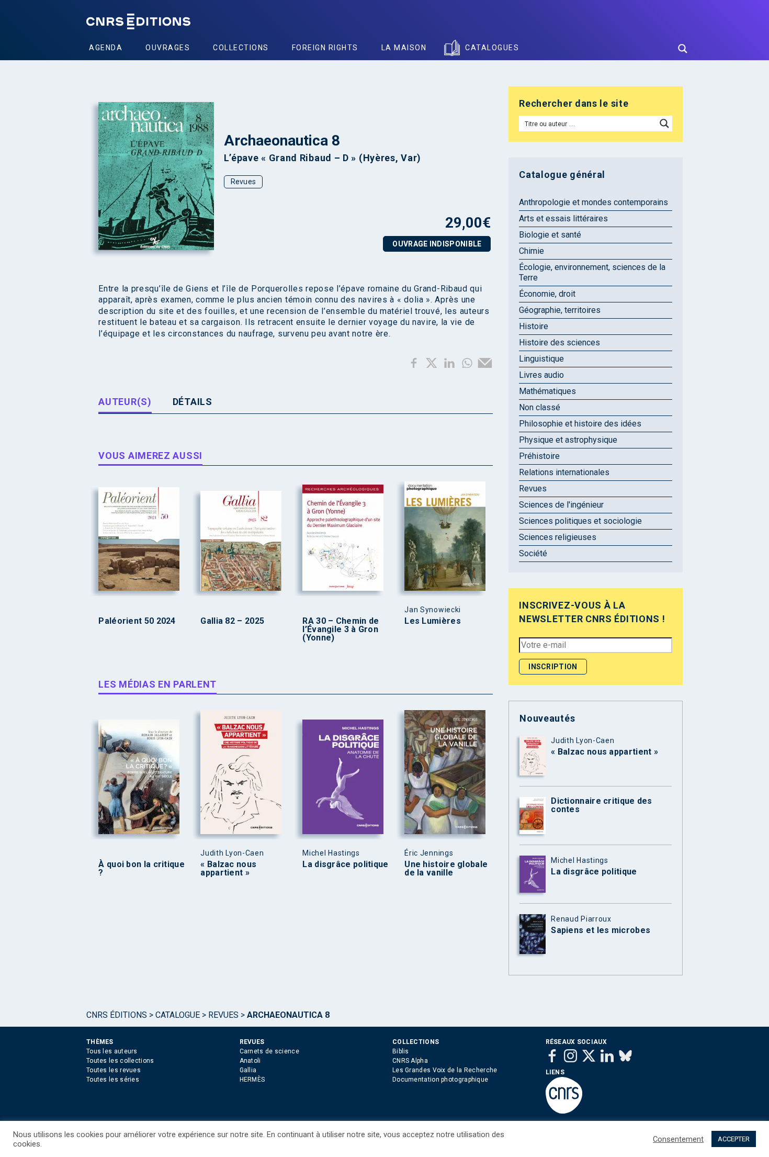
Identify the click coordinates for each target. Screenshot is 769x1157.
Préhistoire (539, 456)
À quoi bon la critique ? (141, 868)
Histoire (533, 326)
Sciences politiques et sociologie (580, 521)
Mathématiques (547, 391)
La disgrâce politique (345, 864)
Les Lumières (432, 621)
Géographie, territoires (560, 310)
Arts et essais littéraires (563, 218)
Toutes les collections (120, 1060)
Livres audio (541, 375)
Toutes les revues (113, 1070)
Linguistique (541, 359)
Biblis (400, 1051)
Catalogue (177, 1015)
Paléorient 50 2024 (136, 621)
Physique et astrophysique (568, 440)
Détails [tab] (192, 401)
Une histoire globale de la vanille (446, 868)
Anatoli (250, 1060)
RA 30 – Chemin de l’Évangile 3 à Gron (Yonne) (340, 629)
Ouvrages (167, 47)
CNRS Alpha (410, 1060)
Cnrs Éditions (116, 1015)
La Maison (404, 47)
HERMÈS (252, 1079)
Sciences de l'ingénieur (561, 505)
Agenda (105, 47)
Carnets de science (269, 1051)
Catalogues (492, 47)
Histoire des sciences (559, 342)
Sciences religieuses (557, 537)
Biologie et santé (550, 235)
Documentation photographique (440, 1079)
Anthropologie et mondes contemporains (593, 202)
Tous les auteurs (112, 1051)
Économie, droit (547, 294)
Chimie (531, 251)
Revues (243, 181)
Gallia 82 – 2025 (232, 621)
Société (533, 553)
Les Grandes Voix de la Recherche (444, 1070)
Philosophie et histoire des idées (580, 424)
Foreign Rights (325, 47)
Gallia (248, 1070)
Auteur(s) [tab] (124, 401)
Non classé (539, 407)
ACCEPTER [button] (734, 1139)
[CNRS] (564, 1111)
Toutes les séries (112, 1079)
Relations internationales (564, 472)
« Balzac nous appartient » (228, 868)
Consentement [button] (678, 1139)
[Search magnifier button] (683, 49)
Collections (241, 47)
